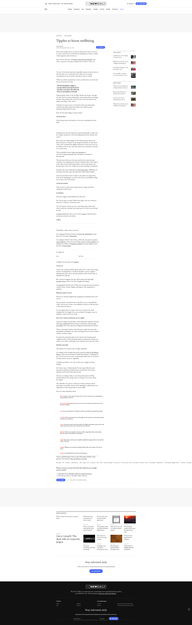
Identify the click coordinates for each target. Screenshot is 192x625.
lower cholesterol (64, 324)
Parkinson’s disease (76, 244)
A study (58, 214)
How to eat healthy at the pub (67, 91)
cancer (87, 281)
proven (62, 234)
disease (93, 242)
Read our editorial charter (107, 593)
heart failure (67, 246)
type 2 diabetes (61, 242)
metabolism (88, 234)
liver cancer (81, 242)
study (72, 140)
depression (73, 236)
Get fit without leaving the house (68, 87)
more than (84, 170)
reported (61, 285)
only (73, 152)
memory (76, 262)
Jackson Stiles (59, 46)
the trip (70, 154)
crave (90, 175)
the (83, 234)
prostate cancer (61, 281)
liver (89, 242)
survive (66, 154)
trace (76, 152)
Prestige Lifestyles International (82, 59)
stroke (80, 281)
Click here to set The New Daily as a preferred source (75, 474)
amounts (81, 152)
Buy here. (79, 459)
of (85, 152)
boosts (80, 234)
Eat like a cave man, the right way (68, 89)
